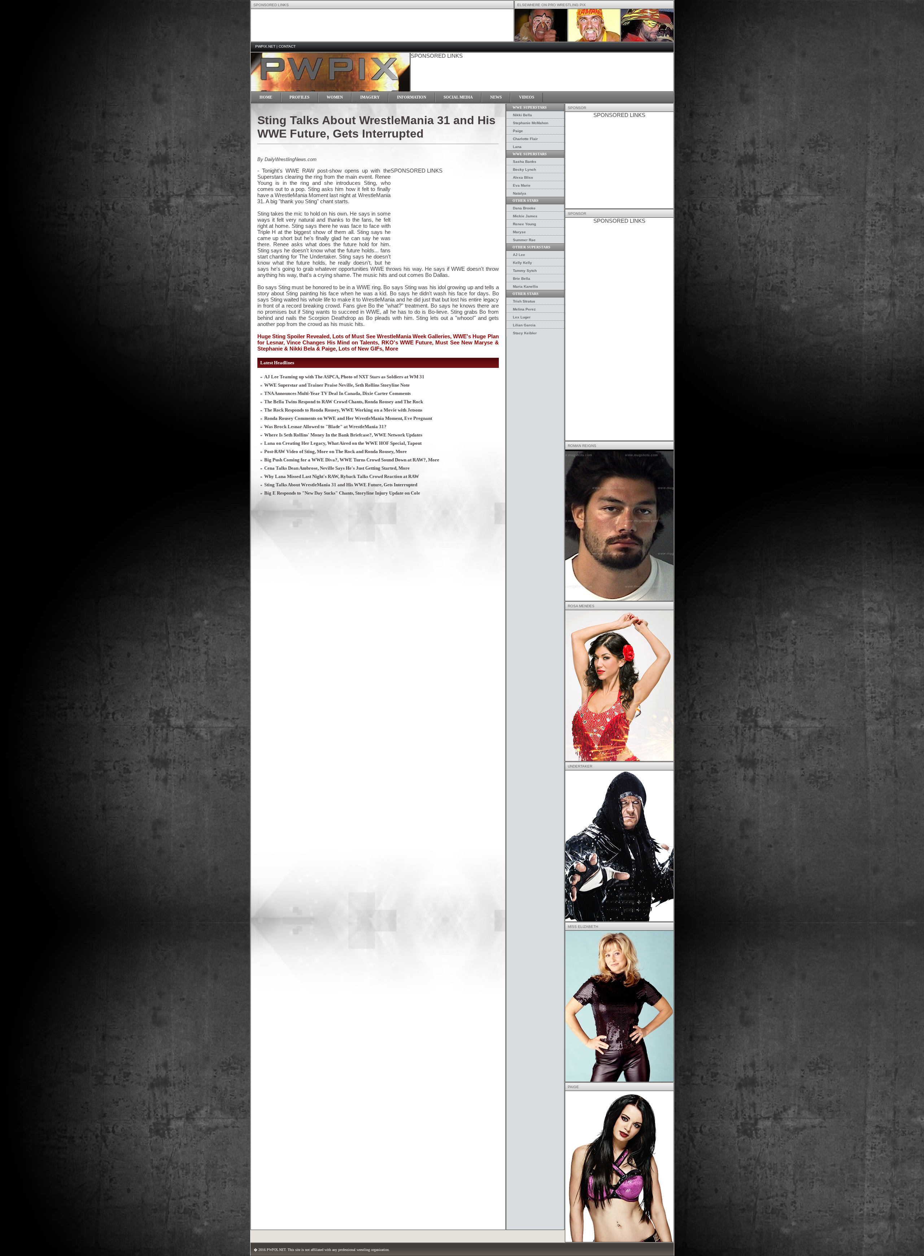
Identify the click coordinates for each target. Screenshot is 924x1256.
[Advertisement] (382, 25)
